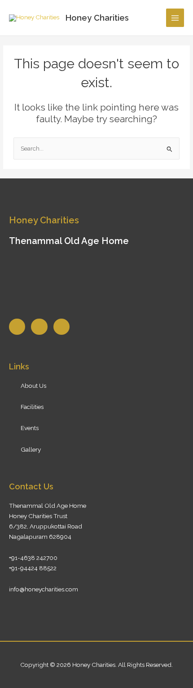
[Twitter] (39, 327)
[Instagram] (61, 327)
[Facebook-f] (17, 327)
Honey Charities (97, 17)
